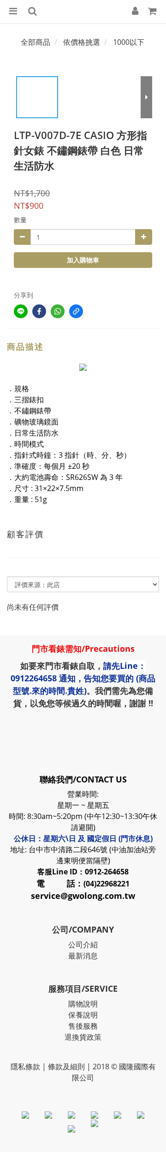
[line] (21, 311)
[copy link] (76, 311)
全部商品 (35, 42)
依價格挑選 (81, 42)
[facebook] (39, 311)
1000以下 (128, 42)
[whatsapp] (58, 311)
